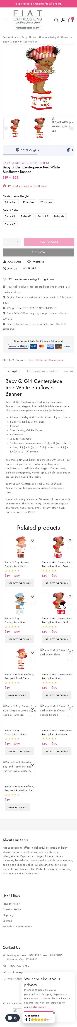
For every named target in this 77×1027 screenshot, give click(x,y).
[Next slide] (71, 128)
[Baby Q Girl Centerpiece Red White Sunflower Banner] (38, 79)
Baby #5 (10, 224)
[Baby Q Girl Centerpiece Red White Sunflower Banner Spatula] (57, 715)
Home (14, 37)
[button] (14, 128)
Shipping (8, 915)
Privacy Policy (11, 904)
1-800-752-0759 (18, 966)
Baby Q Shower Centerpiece (20, 42)
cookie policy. (38, 1007)
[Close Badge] (54, 1013)
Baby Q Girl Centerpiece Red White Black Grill (57, 620)
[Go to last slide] (5, 128)
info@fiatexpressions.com (23, 972)
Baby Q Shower (60, 37)
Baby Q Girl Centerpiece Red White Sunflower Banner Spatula (57, 734)
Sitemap (7, 921)
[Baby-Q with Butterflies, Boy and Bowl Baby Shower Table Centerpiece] (20, 659)
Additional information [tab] (42, 371)
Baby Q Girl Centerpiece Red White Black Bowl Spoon (57, 566)
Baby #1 (10, 216)
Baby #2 (26, 216)
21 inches (46, 202)
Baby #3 (43, 216)
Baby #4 (59, 216)
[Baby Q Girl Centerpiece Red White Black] (57, 659)
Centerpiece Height (16, 196)
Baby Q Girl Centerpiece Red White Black (57, 676)
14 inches (11, 202)
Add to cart (49, 242)
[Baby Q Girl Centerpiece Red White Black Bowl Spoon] (57, 547)
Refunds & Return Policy (17, 926)
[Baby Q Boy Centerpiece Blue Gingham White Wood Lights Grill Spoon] (20, 603)
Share (32, 268)
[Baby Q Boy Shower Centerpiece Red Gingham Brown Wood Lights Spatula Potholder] (20, 547)
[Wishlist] (32, 540)
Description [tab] (13, 371)
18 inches (28, 202)
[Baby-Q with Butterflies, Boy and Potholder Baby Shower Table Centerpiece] (20, 771)
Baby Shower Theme (34, 37)
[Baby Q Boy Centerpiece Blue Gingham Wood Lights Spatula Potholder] (20, 715)
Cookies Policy (12, 909)
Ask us (12, 269)
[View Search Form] (56, 20)
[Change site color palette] (12, 1018)
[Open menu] (5, 20)
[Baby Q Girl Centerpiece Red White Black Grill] (57, 603)
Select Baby (10, 210)
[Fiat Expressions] (27, 19)
